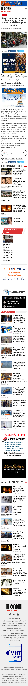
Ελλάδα (4, 14)
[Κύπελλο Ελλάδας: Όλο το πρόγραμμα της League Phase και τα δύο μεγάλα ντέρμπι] (6, 424)
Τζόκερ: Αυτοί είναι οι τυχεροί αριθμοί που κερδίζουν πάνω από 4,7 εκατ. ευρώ (19, 329)
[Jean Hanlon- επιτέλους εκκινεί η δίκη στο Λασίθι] (6, 221)
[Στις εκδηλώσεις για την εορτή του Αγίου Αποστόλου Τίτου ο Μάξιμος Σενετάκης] (6, 403)
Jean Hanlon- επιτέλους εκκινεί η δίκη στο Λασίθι (19, 219)
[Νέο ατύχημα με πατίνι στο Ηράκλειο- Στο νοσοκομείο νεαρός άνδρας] (6, 171)
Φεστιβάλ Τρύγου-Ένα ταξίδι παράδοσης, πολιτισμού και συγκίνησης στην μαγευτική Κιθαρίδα (13, 536)
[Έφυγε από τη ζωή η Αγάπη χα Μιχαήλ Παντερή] (6, 582)
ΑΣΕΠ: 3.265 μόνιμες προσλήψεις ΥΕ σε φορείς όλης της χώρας (19, 499)
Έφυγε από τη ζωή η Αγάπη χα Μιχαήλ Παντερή (19, 581)
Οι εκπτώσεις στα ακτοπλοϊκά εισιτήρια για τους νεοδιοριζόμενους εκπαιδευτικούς (19, 414)
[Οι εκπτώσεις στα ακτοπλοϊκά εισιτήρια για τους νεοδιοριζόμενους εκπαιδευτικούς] (6, 413)
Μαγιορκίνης (19, 158)
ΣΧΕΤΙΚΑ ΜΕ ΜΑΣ (9, 667)
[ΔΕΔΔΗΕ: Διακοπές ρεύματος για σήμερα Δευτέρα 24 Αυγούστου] (6, 547)
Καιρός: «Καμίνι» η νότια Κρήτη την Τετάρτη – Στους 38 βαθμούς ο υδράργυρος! (19, 365)
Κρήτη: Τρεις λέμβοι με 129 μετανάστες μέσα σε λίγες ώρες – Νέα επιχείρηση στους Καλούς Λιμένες (13, 392)
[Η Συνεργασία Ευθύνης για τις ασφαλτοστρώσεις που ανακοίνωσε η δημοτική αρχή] (6, 318)
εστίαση (13, 158)
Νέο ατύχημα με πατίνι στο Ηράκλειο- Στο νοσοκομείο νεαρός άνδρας (20, 171)
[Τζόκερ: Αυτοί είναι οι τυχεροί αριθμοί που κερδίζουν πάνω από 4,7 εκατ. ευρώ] (6, 329)
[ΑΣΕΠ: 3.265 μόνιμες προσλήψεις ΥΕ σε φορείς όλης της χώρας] (6, 499)
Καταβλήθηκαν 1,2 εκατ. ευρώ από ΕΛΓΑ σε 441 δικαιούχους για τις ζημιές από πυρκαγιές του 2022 (14, 209)
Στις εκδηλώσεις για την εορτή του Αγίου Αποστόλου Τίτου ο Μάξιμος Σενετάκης (19, 403)
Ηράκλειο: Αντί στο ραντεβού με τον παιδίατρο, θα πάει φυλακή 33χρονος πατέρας (19, 340)
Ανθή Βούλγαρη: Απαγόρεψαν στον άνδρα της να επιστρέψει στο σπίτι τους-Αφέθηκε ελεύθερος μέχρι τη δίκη (14, 510)
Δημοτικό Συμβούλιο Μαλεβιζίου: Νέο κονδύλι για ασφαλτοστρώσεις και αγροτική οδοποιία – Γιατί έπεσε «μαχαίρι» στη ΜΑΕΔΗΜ (13, 352)
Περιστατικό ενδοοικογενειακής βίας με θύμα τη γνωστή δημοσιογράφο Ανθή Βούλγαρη (13, 523)
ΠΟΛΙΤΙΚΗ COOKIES (21, 669)
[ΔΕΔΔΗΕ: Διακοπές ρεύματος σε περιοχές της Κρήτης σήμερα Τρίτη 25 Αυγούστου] (6, 591)
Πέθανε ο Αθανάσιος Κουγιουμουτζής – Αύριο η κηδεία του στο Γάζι (19, 489)
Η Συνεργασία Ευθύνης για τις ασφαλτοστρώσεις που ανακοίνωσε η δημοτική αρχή (19, 319)
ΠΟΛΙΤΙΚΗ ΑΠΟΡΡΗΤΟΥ (7, 669)
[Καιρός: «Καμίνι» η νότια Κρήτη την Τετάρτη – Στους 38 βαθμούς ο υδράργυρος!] (6, 364)
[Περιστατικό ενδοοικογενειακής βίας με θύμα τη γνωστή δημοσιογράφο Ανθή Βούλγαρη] (6, 521)
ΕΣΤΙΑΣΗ (7, 158)
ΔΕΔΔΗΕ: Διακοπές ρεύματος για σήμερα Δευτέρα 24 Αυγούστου (20, 547)
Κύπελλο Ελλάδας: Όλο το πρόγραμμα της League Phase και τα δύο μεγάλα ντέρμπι (19, 425)
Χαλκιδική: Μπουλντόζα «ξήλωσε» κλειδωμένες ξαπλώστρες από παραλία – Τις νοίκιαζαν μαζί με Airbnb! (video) (14, 378)
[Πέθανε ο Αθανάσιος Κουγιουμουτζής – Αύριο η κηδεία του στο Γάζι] (6, 489)
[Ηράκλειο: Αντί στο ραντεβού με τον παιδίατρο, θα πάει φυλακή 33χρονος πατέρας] (6, 339)
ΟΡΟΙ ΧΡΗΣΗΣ (19, 667)
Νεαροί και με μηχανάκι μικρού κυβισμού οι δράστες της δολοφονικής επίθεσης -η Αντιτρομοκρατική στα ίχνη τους (13, 182)
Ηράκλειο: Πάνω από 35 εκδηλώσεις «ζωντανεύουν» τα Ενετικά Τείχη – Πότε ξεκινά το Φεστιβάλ (20, 572)
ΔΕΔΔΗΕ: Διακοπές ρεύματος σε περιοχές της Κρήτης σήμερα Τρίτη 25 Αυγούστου (20, 592)
